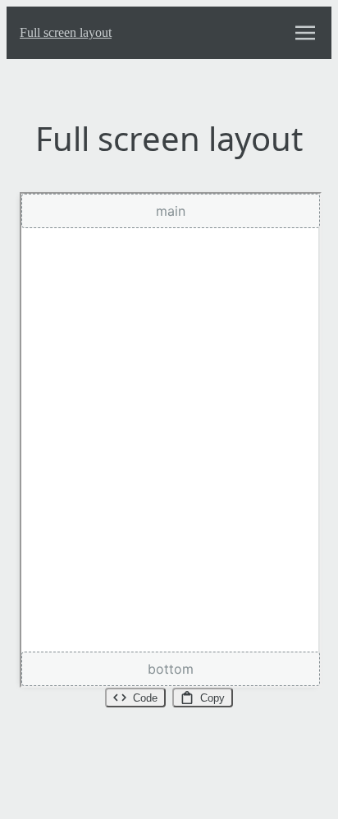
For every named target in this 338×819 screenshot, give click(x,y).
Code (145, 698)
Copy (212, 698)
